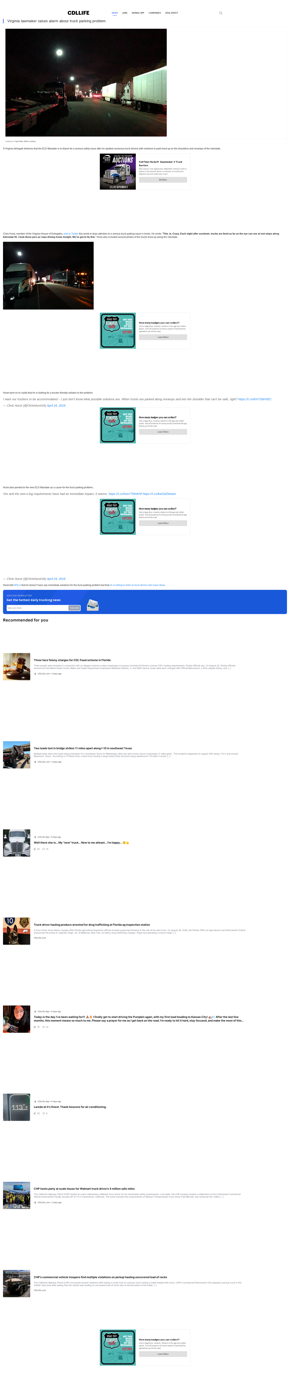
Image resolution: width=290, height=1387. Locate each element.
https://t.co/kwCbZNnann (159, 493)
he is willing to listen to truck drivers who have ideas (137, 585)
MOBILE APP (138, 12)
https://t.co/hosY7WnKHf (125, 493)
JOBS (124, 12)
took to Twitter (71, 233)
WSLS (17, 585)
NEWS (115, 12)
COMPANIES (155, 12)
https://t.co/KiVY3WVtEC (255, 399)
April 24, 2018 (56, 405)
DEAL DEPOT (171, 12)
